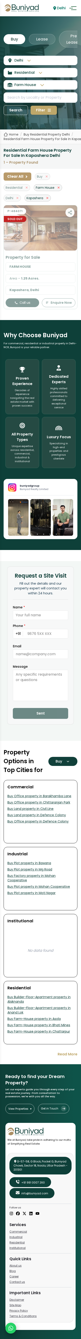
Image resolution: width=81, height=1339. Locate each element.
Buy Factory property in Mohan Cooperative (31, 877)
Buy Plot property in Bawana (29, 863)
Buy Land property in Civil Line (30, 808)
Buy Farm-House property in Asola (34, 1018)
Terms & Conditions (23, 1316)
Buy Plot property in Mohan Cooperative (38, 886)
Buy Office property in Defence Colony (38, 821)
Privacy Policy (18, 1311)
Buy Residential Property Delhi (47, 134)
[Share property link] (69, 212)
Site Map (15, 1305)
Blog (12, 1271)
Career (14, 1276)
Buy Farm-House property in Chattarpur (38, 1031)
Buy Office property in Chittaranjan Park (38, 802)
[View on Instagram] (18, 517)
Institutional (17, 1248)
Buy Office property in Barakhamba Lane (39, 796)
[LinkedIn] (31, 1214)
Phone (19, 626)
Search (15, 110)
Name (19, 607)
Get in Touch (49, 1108)
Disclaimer (16, 1300)
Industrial (15, 1237)
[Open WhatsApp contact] (10, 1328)
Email (17, 646)
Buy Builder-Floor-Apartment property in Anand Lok (39, 1010)
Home (13, 134)
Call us (25, 302)
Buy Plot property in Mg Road (29, 869)
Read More (67, 1054)
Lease (42, 39)
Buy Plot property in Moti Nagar (31, 893)
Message (20, 666)
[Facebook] (18, 1214)
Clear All (17, 176)
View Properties (20, 1109)
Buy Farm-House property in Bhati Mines (38, 1025)
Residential (17, 1242)
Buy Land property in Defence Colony (36, 815)
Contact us (17, 1282)
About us (15, 1265)
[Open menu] (72, 8)
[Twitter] (24, 1214)
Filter (40, 110)
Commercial (18, 1232)
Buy (14, 39)
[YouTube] (37, 1214)
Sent (40, 713)
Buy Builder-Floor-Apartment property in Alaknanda (39, 999)
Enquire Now (61, 302)
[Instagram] (11, 1214)
